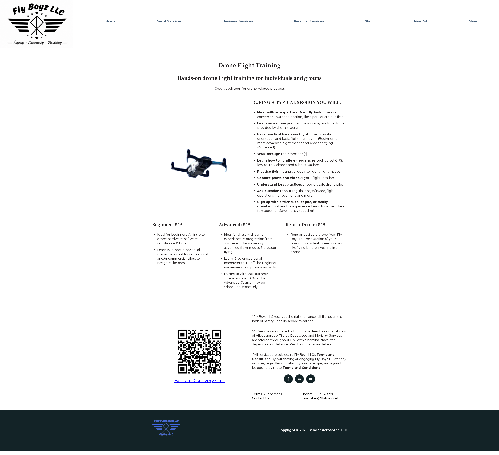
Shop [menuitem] (369, 21)
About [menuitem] (473, 21)
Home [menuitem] (111, 21)
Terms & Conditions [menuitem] (267, 394)
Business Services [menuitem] (238, 21)
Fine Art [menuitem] (420, 21)
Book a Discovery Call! (199, 380)
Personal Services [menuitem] (309, 21)
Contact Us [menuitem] (260, 398)
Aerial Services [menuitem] (169, 21)
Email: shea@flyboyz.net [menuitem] (320, 398)
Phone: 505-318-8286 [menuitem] (317, 394)
